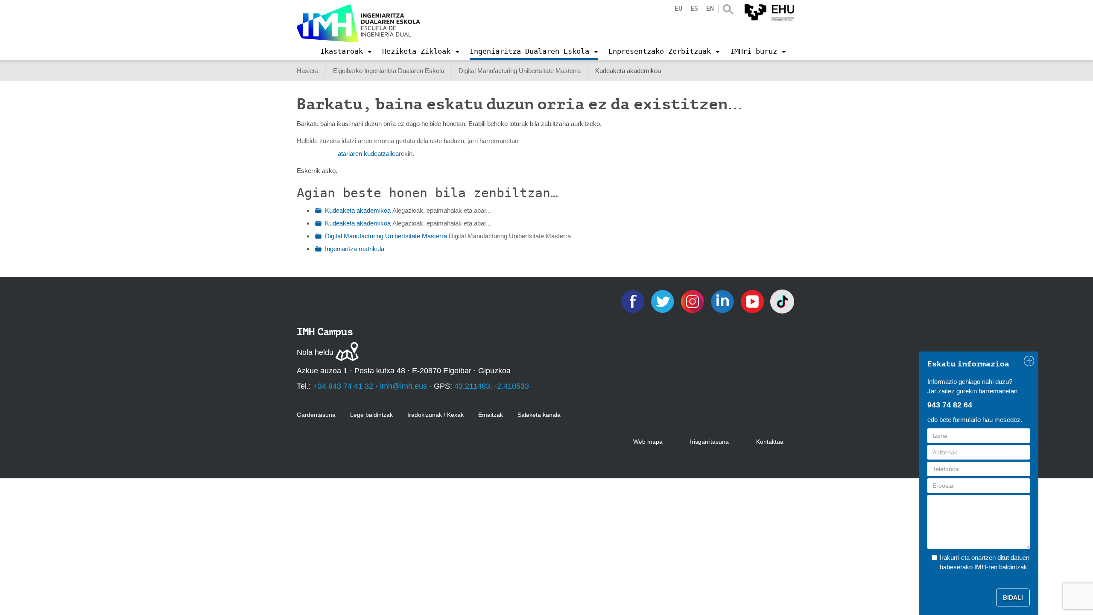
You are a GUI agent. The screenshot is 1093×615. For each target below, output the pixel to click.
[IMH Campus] (359, 23)
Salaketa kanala (539, 414)
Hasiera (308, 70)
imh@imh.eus (403, 386)
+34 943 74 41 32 (343, 386)
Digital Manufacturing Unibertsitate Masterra (520, 70)
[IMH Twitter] (663, 301)
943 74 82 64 (949, 405)
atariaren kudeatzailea (368, 153)
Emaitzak (490, 414)
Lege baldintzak (371, 414)
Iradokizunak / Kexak (435, 414)
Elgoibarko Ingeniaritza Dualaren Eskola (388, 70)
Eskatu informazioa (968, 364)
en (710, 8)
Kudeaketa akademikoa (358, 210)
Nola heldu (315, 352)
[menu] (345, 51)
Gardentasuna (316, 414)
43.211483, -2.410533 (491, 386)
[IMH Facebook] (634, 301)
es (694, 8)
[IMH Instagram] (693, 301)
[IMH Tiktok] (782, 301)
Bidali (1013, 597)
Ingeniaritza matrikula (354, 248)
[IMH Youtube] (753, 301)
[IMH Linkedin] (723, 301)
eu (678, 8)
